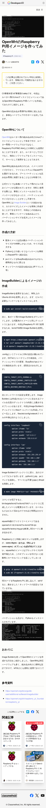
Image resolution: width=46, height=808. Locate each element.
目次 (38, 9)
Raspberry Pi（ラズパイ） (13, 56)
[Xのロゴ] (37, 795)
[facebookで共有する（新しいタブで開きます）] (37, 61)
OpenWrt (6, 137)
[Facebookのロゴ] (31, 795)
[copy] (40, 308)
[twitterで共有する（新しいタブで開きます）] (42, 62)
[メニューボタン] (3, 3)
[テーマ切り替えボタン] (43, 2)
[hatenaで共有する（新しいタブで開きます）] (32, 61)
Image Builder (20, 202)
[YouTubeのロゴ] (43, 795)
